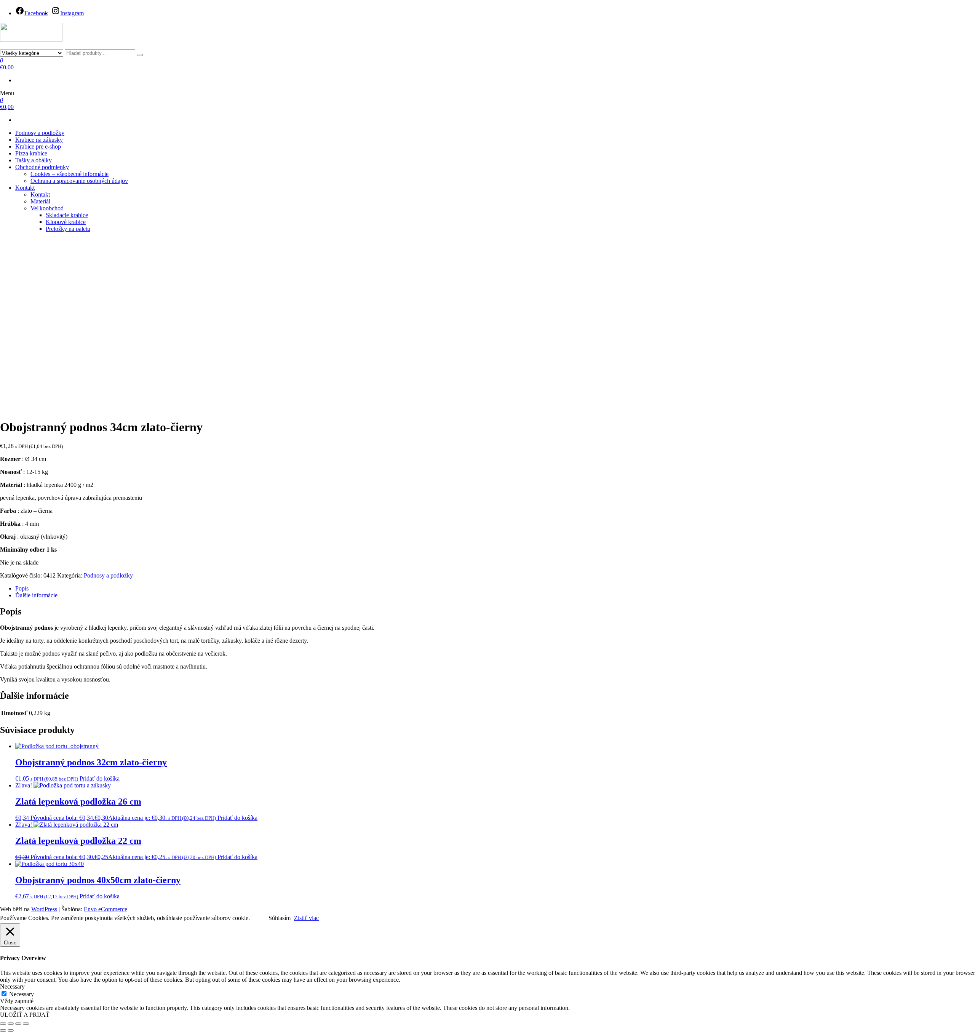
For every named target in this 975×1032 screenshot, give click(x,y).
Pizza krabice (31, 153)
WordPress (44, 909)
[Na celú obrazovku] (11, 1023)
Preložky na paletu (68, 229)
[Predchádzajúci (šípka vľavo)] (3, 1030)
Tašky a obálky (33, 160)
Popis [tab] (22, 588)
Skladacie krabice (67, 215)
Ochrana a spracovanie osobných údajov (79, 181)
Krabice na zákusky (39, 139)
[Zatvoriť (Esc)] (26, 1023)
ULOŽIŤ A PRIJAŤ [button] (25, 1014)
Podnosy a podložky (39, 133)
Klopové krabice (66, 222)
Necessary (21, 994)
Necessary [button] (12, 986)
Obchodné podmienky (42, 167)
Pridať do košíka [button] (100, 778)
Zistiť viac (306, 918)
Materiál (40, 201)
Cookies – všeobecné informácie (69, 174)
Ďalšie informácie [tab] (36, 595)
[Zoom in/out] (3, 1023)
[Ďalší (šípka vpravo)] (11, 1030)
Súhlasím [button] (280, 918)
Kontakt (25, 187)
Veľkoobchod (47, 208)
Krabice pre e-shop (38, 146)
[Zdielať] (18, 1023)
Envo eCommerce (105, 909)
